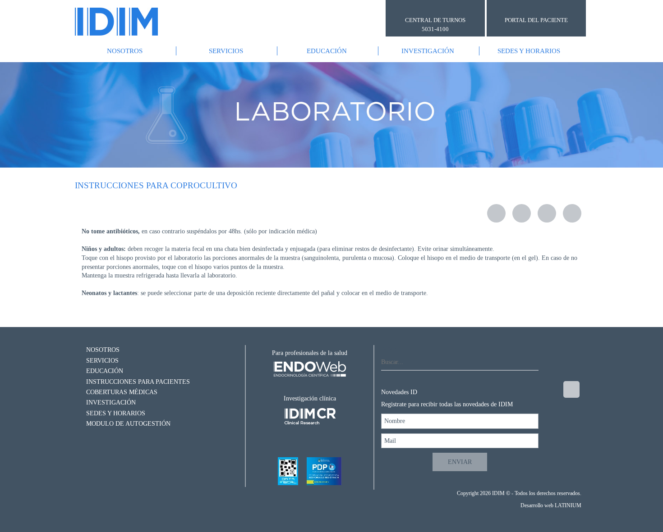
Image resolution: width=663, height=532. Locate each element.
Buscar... (393, 348)
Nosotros (125, 51)
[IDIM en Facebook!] (570, 414)
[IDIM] (116, 21)
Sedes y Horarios (528, 51)
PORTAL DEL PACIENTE (536, 20)
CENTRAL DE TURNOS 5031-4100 (435, 24)
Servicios (226, 51)
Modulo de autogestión (127, 423)
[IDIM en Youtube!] (570, 439)
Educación (327, 51)
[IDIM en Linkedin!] (570, 465)
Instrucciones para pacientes (137, 381)
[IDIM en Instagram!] (571, 389)
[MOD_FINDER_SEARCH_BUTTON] (531, 363)
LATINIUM (568, 505)
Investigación (427, 51)
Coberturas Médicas (120, 392)
